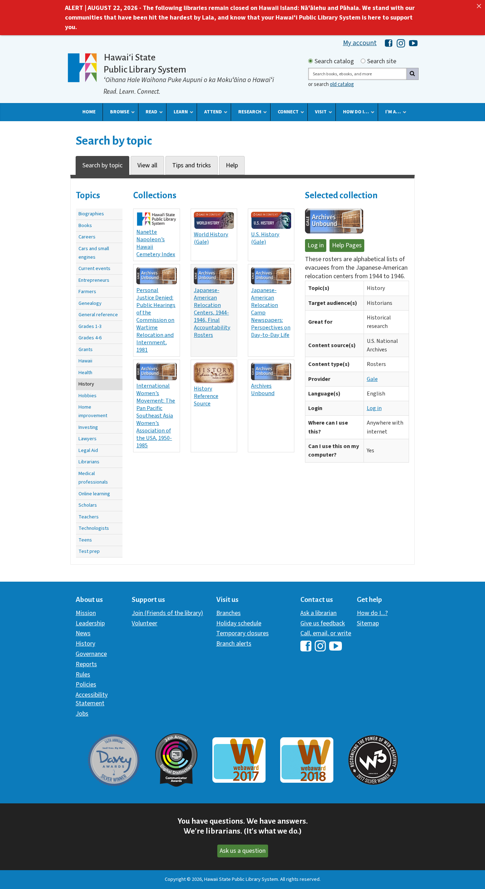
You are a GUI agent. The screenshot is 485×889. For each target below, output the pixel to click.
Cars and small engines (93, 253)
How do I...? (372, 613)
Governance (91, 654)
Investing (88, 427)
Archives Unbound (262, 389)
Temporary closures (242, 633)
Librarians (88, 461)
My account (360, 43)
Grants (85, 349)
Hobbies (87, 395)
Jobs (82, 713)
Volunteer (144, 623)
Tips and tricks (191, 165)
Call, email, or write (325, 633)
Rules (83, 674)
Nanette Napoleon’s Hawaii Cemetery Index (155, 243)
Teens (85, 540)
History (86, 384)
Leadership (90, 623)
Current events (94, 268)
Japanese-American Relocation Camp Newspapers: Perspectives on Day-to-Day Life (270, 312)
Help (232, 165)
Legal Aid (88, 450)
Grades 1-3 (90, 326)
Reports (86, 664)
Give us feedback (322, 623)
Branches (228, 613)
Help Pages (347, 245)
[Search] (413, 74)
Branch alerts (233, 643)
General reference (98, 314)
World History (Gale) (211, 238)
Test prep (89, 551)
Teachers (88, 517)
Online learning (94, 493)
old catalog (342, 84)
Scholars (87, 505)
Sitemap (368, 623)
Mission (86, 613)
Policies (86, 684)
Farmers (87, 291)
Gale (372, 379)
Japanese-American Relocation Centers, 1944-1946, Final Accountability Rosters (212, 312)
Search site (381, 61)
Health (85, 372)
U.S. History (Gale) (265, 238)
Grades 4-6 (90, 337)
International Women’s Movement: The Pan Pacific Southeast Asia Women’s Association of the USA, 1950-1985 (155, 416)
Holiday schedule (238, 623)
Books (85, 225)
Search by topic (102, 165)
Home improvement (92, 411)
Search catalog (334, 61)
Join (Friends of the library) (167, 613)
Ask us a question (243, 850)
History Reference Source (206, 396)
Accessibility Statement (92, 699)
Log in (315, 245)
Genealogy (90, 303)
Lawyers (87, 438)
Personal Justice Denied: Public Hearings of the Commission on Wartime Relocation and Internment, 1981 (155, 320)
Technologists (93, 528)
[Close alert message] (479, 6)
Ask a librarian (318, 613)
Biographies (91, 213)
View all (147, 165)
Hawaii (85, 361)
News (83, 633)
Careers (87, 237)
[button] (89, 111)
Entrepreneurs (93, 280)
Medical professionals (93, 478)
